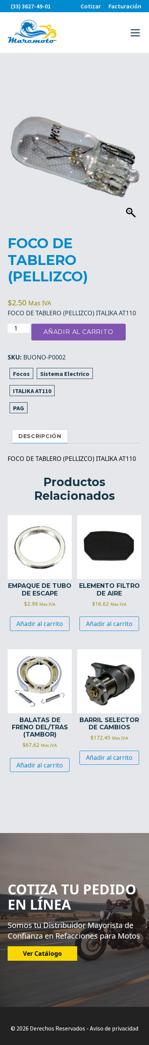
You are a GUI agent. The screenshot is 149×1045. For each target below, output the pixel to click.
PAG (18, 408)
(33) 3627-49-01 (31, 6)
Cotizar (91, 6)
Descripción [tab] (40, 436)
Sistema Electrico (64, 373)
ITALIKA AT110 (32, 391)
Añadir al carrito (78, 331)
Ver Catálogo (42, 953)
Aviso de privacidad (114, 1028)
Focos (21, 373)
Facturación (125, 6)
